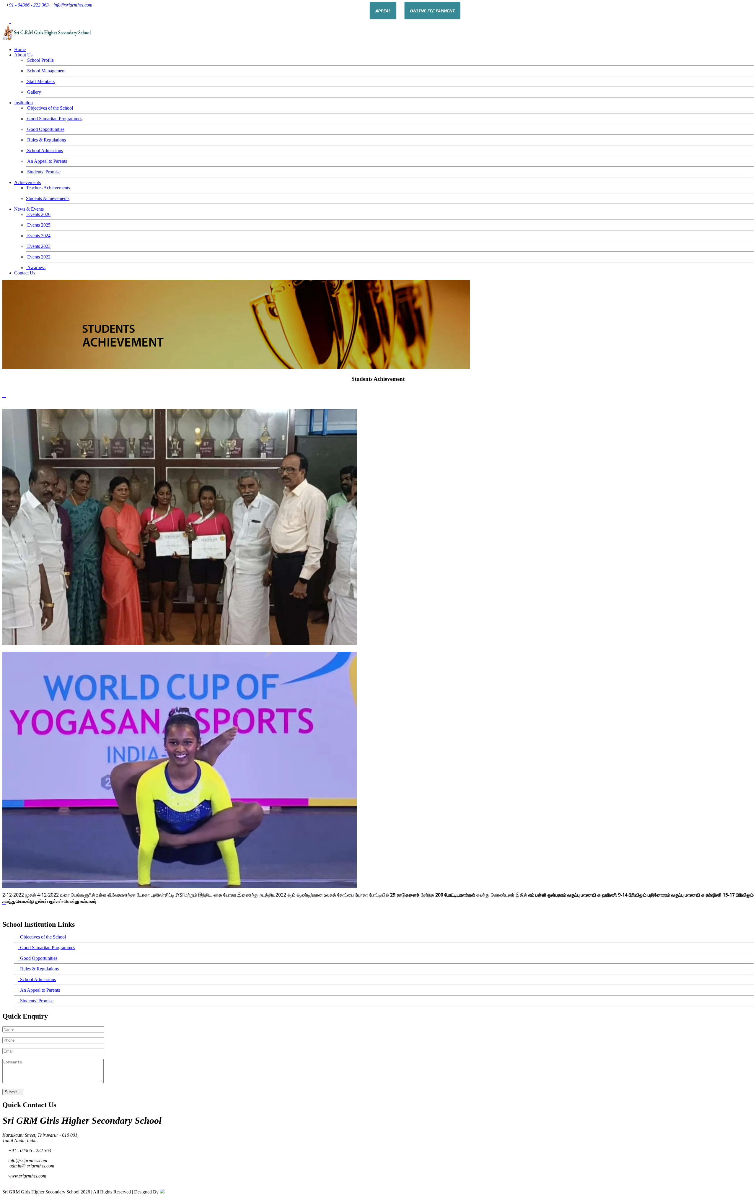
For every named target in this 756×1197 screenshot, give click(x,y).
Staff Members (40, 81)
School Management (46, 70)
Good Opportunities (45, 129)
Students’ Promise (43, 171)
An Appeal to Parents (46, 161)
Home (20, 49)
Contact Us (24, 272)
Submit (11, 1092)
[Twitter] (7, 21)
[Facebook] (11, 21)
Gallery (33, 92)
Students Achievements (47, 198)
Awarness (35, 267)
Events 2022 (38, 256)
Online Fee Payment (432, 11)
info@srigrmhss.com (72, 4)
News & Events (29, 209)
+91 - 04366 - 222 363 (28, 4)
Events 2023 (38, 246)
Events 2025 (38, 224)
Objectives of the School (49, 107)
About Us (23, 54)
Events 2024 (38, 235)
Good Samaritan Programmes (54, 118)
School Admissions (44, 150)
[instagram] (17, 21)
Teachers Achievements (48, 187)
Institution (23, 102)
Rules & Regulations (46, 139)
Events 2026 (38, 214)
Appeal (383, 11)
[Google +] (4, 21)
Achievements (27, 182)
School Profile (40, 60)
